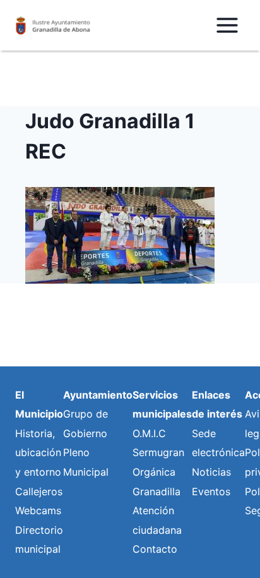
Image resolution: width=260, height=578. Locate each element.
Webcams (38, 510)
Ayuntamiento (98, 394)
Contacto (155, 549)
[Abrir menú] (227, 25)
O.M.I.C (149, 433)
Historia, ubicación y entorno (38, 452)
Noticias (211, 472)
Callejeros (38, 491)
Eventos (211, 491)
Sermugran (158, 452)
